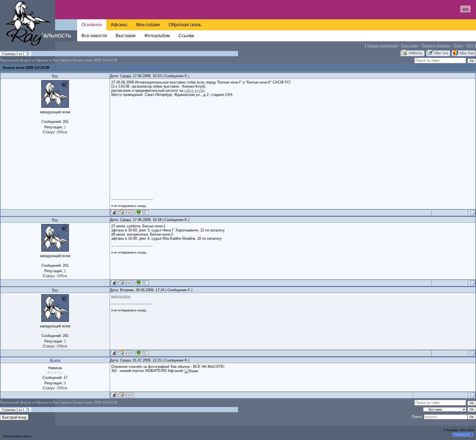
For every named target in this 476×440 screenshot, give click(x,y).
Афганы (41, 60)
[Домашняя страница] (126, 212)
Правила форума (435, 46)
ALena (55, 360)
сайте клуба (194, 90)
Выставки (61, 60)
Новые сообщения (382, 46)
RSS (470, 46)
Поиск (458, 46)
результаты (120, 296)
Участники (409, 46)
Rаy (55, 76)
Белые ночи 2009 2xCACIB (95, 60)
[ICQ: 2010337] (142, 212)
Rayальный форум (15, 60)
